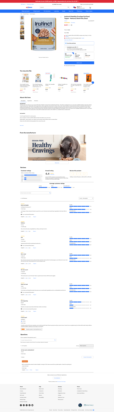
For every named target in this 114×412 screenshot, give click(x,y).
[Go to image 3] (22, 27)
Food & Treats (26, 13)
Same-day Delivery (80, 393)
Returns (40, 395)
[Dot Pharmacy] (88, 405)
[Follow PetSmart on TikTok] (29, 405)
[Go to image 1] (22, 18)
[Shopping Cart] (91, 8)
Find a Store (79, 388)
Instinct (65, 20)
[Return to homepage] (29, 7)
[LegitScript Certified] (80, 405)
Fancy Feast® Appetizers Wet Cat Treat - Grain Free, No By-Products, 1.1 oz (38, 85)
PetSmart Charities (23, 401)
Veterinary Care (61, 397)
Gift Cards (22, 395)
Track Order (41, 393)
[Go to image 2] (22, 22)
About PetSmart (23, 388)
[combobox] (55, 7)
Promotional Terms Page (61, 381)
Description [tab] (23, 100)
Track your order (30, 4)
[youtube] (32, 405)
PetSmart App (22, 399)
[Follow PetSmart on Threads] (27, 405)
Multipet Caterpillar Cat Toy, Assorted (62, 85)
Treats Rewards (23, 393)
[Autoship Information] (78, 47)
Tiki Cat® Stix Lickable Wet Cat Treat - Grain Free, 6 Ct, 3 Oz (76, 85)
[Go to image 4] (22, 32)
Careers (21, 391)
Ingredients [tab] (29, 100)
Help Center (41, 388)
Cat (21, 13)
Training (59, 395)
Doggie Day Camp (61, 393)
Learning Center (23, 397)
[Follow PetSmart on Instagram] (24, 405)
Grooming (60, 388)
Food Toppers (32, 13)
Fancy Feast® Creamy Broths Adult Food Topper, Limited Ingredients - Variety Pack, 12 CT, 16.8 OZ (25, 85)
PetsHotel (60, 391)
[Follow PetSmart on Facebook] (21, 405)
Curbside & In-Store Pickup (82, 391)
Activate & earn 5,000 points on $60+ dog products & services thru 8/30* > (57, 1)
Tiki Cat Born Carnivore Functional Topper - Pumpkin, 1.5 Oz (88, 85)
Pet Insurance (60, 399)
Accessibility (41, 397)
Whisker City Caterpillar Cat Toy (50, 85)
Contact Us (41, 391)
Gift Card (23, 4)
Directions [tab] (36, 100)
